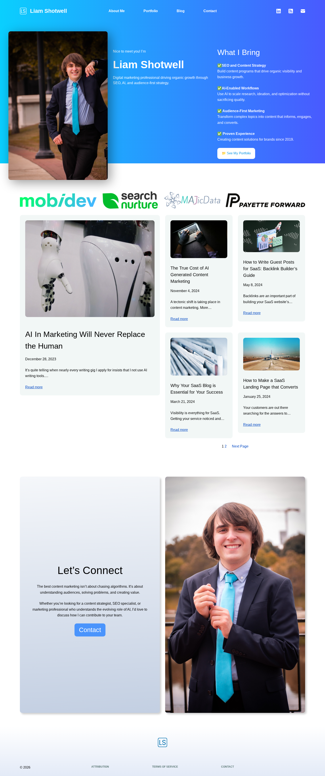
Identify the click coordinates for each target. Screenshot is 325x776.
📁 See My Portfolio (236, 153)
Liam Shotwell (48, 11)
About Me (117, 11)
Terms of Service (165, 766)
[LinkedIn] (278, 11)
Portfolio (150, 11)
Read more (34, 387)
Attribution (100, 766)
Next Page (240, 446)
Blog (181, 11)
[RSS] (291, 11)
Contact (210, 11)
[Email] (303, 11)
